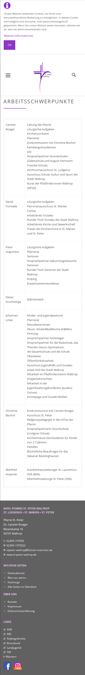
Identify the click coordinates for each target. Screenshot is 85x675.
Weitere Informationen (18, 36)
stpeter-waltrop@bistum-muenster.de (29, 550)
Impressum (14, 606)
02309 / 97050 (15, 541)
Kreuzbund (13, 643)
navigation (8, 75)
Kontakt (12, 602)
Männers (11, 656)
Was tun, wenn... (17, 578)
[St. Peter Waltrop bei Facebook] (7, 666)
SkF (9, 652)
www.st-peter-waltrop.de (21, 554)
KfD (9, 634)
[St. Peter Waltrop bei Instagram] (18, 666)
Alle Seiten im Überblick (21, 587)
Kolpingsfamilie (16, 638)
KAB (9, 629)
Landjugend (14, 648)
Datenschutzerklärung (20, 611)
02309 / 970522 (16, 545)
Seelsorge (13, 582)
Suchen (74, 75)
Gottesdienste (15, 573)
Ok (10, 45)
